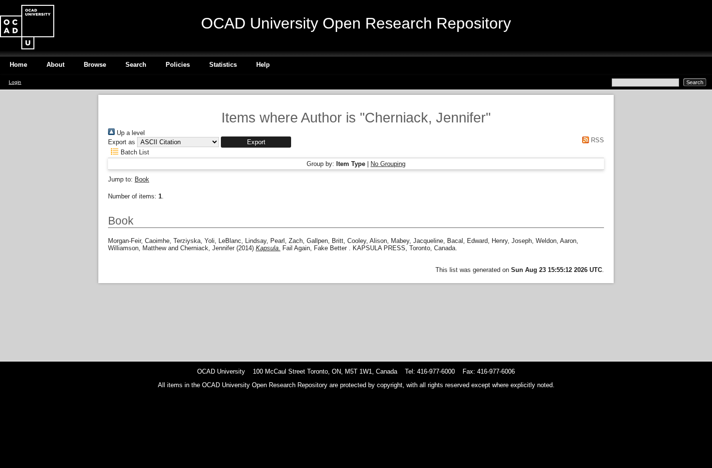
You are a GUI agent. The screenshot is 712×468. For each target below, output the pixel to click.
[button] (256, 142)
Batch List (134, 152)
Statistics (223, 64)
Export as (121, 142)
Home (18, 64)
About (55, 64)
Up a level (130, 132)
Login (15, 82)
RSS (596, 140)
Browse (95, 64)
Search (135, 64)
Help (263, 64)
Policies (178, 64)
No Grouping (388, 163)
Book (142, 179)
